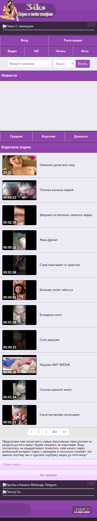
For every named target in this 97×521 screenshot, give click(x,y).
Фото (85, 51)
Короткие (48, 136)
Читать (61, 51)
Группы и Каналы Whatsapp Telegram (31, 485)
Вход (24, 40)
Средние (16, 136)
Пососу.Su (13, 492)
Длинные (81, 136)
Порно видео (12, 464)
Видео (12, 51)
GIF (36, 51)
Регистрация (73, 40)
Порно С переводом (19, 26)
